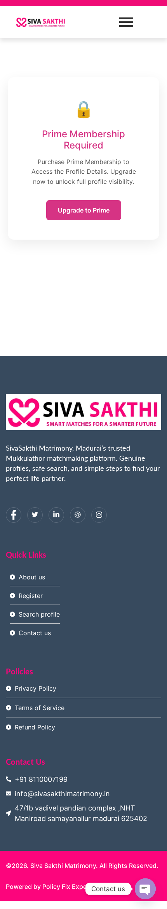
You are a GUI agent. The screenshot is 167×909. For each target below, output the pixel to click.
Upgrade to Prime (84, 210)
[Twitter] (35, 515)
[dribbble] (77, 515)
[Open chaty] (145, 888)
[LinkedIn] (56, 515)
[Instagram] (99, 515)
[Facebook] (13, 515)
